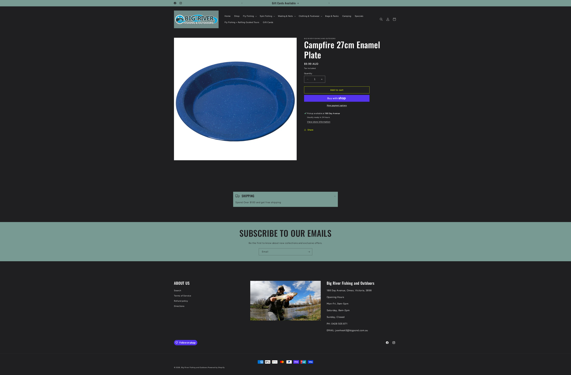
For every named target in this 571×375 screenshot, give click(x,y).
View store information (318, 122)
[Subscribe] (309, 251)
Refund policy (181, 301)
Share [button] (310, 130)
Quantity (308, 73)
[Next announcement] (329, 3)
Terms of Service (182, 296)
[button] (249, 16)
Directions (179, 306)
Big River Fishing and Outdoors (194, 367)
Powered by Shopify (216, 367)
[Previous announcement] (242, 3)
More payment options (337, 105)
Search (177, 290)
